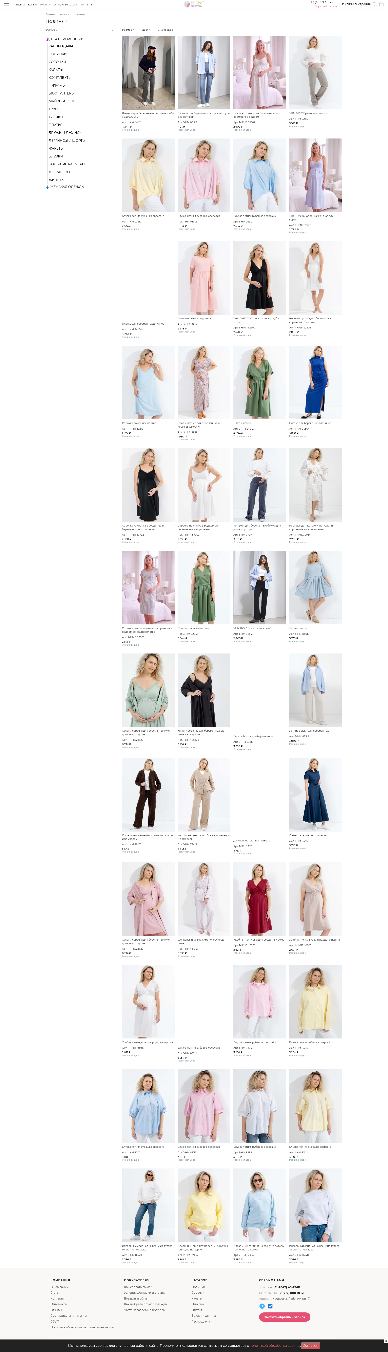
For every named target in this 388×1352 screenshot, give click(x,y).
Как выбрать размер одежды (145, 1304)
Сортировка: (320, 29)
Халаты (56, 70)
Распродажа (61, 46)
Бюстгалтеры (62, 93)
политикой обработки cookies (275, 1346)
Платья (55, 125)
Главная (21, 4)
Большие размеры (67, 164)
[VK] (270, 1306)
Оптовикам (61, 4)
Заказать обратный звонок (284, 1317)
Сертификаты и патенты (69, 1315)
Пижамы (57, 85)
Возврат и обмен (136, 1298)
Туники (56, 117)
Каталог (33, 4)
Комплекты (60, 78)
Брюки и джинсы (65, 133)
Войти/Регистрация (356, 4)
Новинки (46, 4)
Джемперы (59, 172)
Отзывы (56, 1310)
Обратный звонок (326, 6)
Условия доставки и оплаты (145, 1292)
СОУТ (55, 1321)
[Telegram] (262, 1306)
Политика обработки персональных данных (83, 1327)
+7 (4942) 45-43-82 (324, 2)
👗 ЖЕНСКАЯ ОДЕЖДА (64, 187)
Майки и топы (62, 101)
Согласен (311, 1345)
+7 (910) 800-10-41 (291, 1292)
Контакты (86, 4)
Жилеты (56, 180)
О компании (60, 1287)
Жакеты (56, 148)
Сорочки (57, 62)
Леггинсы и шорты (67, 141)
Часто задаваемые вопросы (144, 1310)
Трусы (54, 109)
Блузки (56, 156)
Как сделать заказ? (138, 1287)
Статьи (74, 4)
